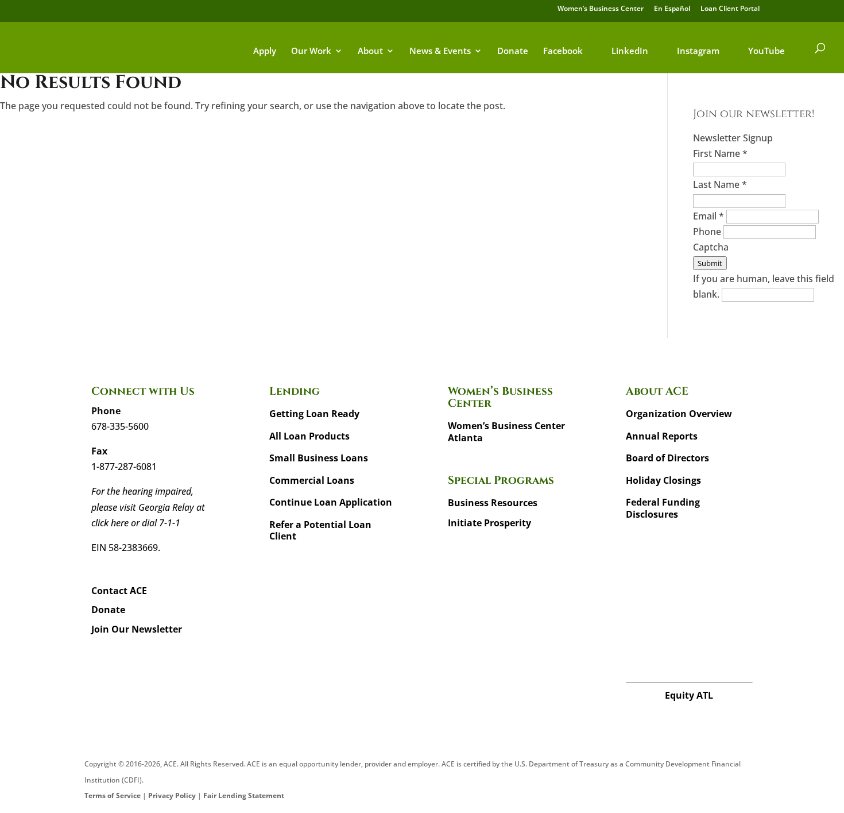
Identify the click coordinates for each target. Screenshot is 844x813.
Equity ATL (689, 695)
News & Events (440, 51)
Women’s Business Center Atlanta (506, 431)
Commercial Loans (311, 480)
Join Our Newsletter (136, 629)
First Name (720, 153)
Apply (264, 51)
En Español (672, 9)
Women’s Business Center (600, 9)
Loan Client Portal (730, 9)
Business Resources (492, 502)
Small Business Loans (318, 458)
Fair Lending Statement (243, 795)
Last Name (720, 184)
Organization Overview (679, 413)
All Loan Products (309, 436)
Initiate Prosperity (489, 523)
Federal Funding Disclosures (663, 508)
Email (708, 216)
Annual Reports (662, 436)
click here (110, 523)
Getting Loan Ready (314, 413)
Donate (512, 51)
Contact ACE (119, 590)
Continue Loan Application (330, 502)
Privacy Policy (172, 795)
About (370, 51)
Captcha (711, 247)
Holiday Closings (663, 480)
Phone (708, 231)
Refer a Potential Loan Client (320, 530)
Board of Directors (667, 458)
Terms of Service (112, 795)
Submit (710, 263)
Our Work (311, 51)
